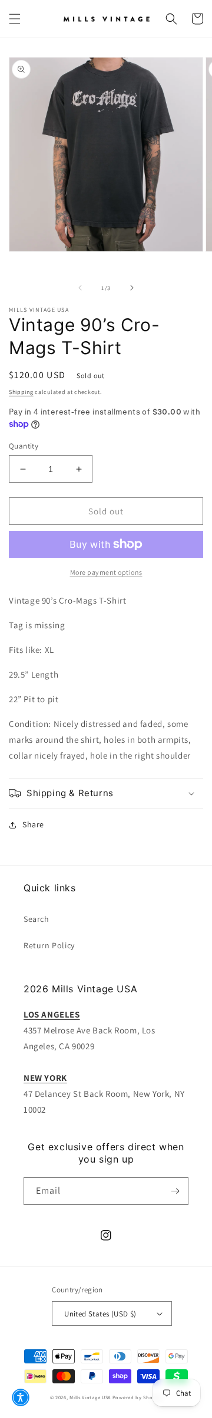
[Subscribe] (175, 1191)
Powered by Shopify (137, 1397)
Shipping (21, 392)
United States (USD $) (100, 1314)
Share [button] (33, 824)
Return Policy (49, 945)
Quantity (23, 446)
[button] (15, 19)
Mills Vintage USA (90, 1397)
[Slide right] (132, 288)
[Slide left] (80, 288)
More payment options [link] (106, 572)
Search (36, 919)
